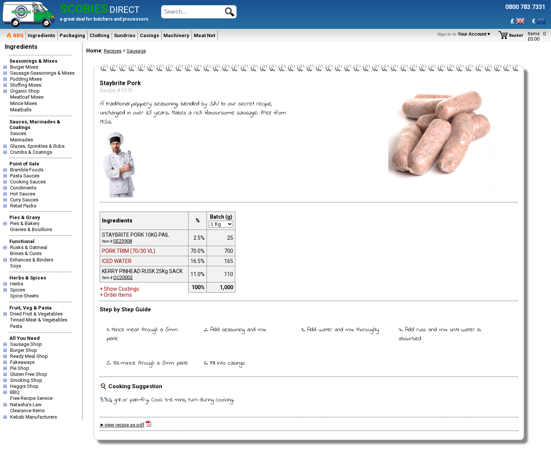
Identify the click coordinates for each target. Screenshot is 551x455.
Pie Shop (19, 368)
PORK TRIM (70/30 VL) (128, 251)
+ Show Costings (119, 289)
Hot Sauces (22, 194)
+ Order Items (116, 295)
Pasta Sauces (24, 176)
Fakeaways (22, 362)
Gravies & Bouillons (31, 229)
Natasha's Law (26, 404)
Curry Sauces (24, 200)
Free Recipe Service (31, 398)
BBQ (14, 392)
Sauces (18, 133)
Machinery (176, 35)
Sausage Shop (26, 344)
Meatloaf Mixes (26, 97)
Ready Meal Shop (29, 356)
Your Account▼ (465, 34)
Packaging (72, 35)
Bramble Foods (26, 170)
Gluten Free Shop (28, 374)
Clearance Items (27, 410)
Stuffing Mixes (25, 85)
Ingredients (41, 35)
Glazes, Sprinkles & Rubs (37, 146)
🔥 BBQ (14, 35)
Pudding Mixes (26, 79)
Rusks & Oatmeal (28, 247)
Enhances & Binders (31, 260)
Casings (149, 35)
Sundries (124, 35)
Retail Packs (23, 206)
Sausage (136, 51)
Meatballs (20, 110)
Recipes (112, 51)
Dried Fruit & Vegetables (36, 314)
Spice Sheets (24, 296)
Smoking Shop (26, 380)
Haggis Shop (24, 386)
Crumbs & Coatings (31, 152)
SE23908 (122, 241)
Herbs (16, 284)
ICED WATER (117, 261)
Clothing (99, 35)
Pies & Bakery (24, 223)
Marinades (21, 140)
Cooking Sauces (28, 182)
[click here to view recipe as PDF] (148, 425)
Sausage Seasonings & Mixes (42, 73)
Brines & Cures (26, 253)
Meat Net (204, 35)
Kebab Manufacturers (33, 417)
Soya (15, 266)
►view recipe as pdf (122, 425)
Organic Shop (25, 91)
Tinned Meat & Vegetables (38, 320)
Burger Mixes (24, 67)
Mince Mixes (23, 103)
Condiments (23, 188)
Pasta (16, 326)
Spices (17, 290)
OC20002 (123, 277)
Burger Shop (23, 350)
